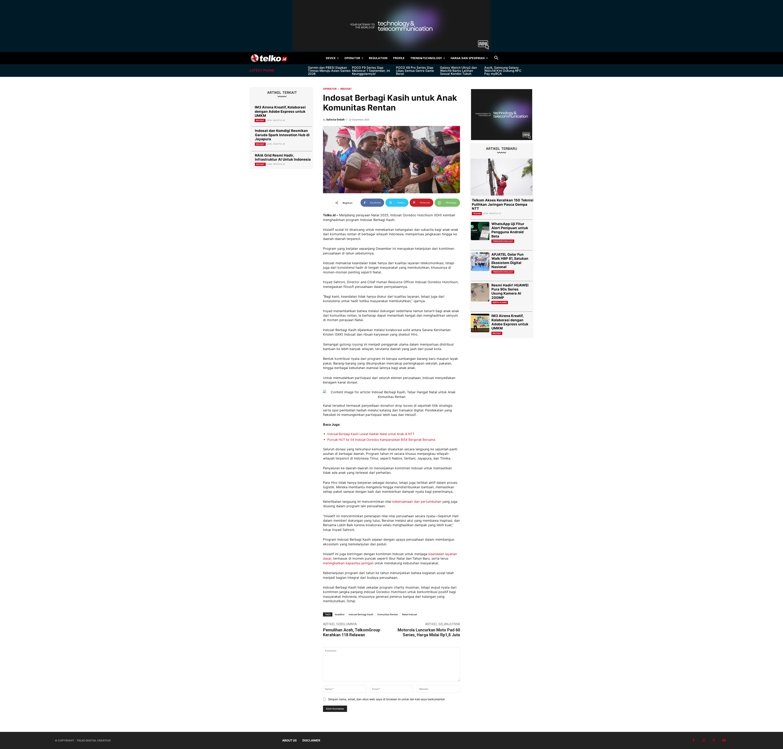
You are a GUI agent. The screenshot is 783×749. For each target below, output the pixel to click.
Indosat (260, 120)
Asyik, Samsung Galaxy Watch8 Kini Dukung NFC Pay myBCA (502, 71)
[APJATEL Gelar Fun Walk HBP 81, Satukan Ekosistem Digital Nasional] (480, 261)
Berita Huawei (500, 302)
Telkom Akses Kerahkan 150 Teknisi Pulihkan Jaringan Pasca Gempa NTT (502, 204)
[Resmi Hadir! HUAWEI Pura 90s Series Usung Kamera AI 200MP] (480, 292)
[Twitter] (714, 740)
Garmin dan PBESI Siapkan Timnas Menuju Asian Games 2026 (329, 71)
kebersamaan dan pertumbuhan (416, 501)
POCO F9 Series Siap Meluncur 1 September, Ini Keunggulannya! (371, 71)
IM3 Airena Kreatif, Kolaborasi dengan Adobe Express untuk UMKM (280, 111)
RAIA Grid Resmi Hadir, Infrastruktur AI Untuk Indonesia (283, 157)
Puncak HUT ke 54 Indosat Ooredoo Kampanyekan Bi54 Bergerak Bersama (381, 440)
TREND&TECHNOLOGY (503, 241)
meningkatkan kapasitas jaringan (348, 563)
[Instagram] (704, 740)
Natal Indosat (409, 614)
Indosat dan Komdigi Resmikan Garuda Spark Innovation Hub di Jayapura (282, 135)
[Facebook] (693, 740)
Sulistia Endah (335, 119)
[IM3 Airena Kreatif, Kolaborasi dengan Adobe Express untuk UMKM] (480, 323)
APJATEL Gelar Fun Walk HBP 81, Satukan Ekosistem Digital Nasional (509, 260)
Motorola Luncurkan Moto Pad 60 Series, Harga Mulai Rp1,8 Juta (429, 632)
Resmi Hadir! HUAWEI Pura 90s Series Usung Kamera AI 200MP (510, 291)
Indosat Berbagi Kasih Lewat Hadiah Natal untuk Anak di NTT (371, 434)
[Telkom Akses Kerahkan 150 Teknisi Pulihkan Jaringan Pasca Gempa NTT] (501, 177)
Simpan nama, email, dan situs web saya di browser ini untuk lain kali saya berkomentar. (386, 699)
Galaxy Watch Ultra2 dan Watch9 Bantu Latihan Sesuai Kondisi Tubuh (458, 71)
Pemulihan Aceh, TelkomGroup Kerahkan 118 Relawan (351, 632)
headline (340, 614)
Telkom (477, 213)
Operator (330, 89)
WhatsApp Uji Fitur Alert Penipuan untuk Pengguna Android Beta (509, 230)
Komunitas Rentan (387, 614)
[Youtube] (724, 740)
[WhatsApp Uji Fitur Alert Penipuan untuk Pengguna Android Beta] (480, 231)
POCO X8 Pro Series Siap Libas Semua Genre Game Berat (415, 71)
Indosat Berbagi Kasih (361, 614)
